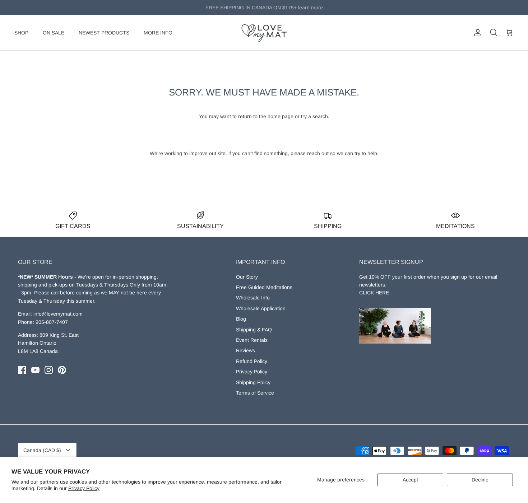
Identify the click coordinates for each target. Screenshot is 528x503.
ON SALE (53, 33)
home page (280, 116)
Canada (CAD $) (42, 450)
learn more (300, 10)
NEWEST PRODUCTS (104, 33)
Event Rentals (252, 340)
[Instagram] (49, 370)
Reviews (245, 350)
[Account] (476, 32)
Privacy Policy (83, 488)
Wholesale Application (261, 308)
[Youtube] (35, 370)
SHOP (21, 33)
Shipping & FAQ (254, 329)
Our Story (247, 277)
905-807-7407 (52, 322)
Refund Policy (251, 361)
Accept (410, 480)
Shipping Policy (253, 382)
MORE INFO (158, 33)
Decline (480, 480)
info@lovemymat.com (58, 314)
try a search (314, 116)
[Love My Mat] (264, 32)
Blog (241, 319)
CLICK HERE (374, 292)
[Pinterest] (62, 370)
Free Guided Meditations (264, 287)
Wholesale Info (253, 298)
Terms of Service (255, 393)
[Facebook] (22, 370)
